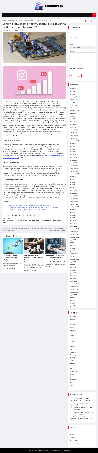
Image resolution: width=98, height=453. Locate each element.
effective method (34, 220)
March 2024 (73, 157)
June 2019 (72, 300)
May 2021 (72, 248)
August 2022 (73, 209)
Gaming (72, 341)
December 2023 (74, 165)
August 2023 (73, 176)
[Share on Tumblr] (30, 215)
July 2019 (72, 298)
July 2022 (72, 212)
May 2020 (73, 270)
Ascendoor (54, 450)
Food (71, 338)
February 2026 (74, 97)
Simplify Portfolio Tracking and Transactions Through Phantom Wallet (30, 209)
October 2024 (74, 138)
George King (17, 30)
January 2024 (73, 163)
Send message (75, 76)
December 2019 (74, 284)
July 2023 (72, 179)
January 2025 (73, 132)
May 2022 (73, 218)
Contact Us (73, 431)
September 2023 (74, 174)
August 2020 (73, 262)
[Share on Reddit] (26, 215)
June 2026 (73, 94)
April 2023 (73, 187)
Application (73, 316)
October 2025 (74, 108)
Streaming (73, 380)
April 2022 (73, 220)
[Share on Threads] (34, 215)
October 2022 (74, 204)
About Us (72, 434)
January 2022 (73, 226)
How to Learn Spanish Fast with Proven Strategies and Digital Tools (29, 206)
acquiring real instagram (14, 220)
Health (72, 344)
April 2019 (72, 306)
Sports (72, 377)
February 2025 (74, 130)
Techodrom (41, 450)
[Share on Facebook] (8, 215)
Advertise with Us (75, 444)
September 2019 (74, 292)
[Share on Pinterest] (23, 215)
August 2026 (73, 88)
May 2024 (73, 152)
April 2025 (73, 124)
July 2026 (72, 91)
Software (72, 374)
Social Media (73, 371)
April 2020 (73, 273)
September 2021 (74, 237)
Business (25, 220)
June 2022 (73, 215)
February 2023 (74, 193)
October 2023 (74, 171)
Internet (72, 347)
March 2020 (73, 276)
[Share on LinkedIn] (15, 215)
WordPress (67, 450)
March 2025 (73, 127)
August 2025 (73, 113)
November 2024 (74, 135)
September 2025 (74, 110)
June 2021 (72, 245)
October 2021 (74, 234)
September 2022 (75, 207)
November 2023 (74, 168)
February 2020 (74, 278)
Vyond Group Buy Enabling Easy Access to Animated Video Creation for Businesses (33, 207)
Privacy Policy (74, 441)
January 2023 (73, 196)
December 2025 (74, 102)
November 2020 (74, 254)
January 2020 (74, 281)
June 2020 (73, 267)
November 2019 (74, 287)
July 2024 (72, 146)
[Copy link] (38, 215)
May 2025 (72, 121)
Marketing (73, 355)
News (71, 360)
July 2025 (72, 116)
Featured (72, 333)
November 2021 (74, 231)
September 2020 (75, 259)
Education (72, 325)
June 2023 (72, 182)
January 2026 (73, 99)
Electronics (73, 330)
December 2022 (74, 198)
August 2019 (73, 295)
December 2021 (74, 229)
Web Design (73, 388)
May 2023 (72, 185)
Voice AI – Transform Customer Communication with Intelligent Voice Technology (81, 418)
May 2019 (72, 303)
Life (71, 349)
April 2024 (73, 154)
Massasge (72, 358)
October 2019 (74, 289)
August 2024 (73, 143)
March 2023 (73, 190)
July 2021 (72, 242)
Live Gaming (73, 352)
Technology (73, 382)
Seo (71, 369)
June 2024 (73, 149)
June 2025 (72, 119)
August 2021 (73, 240)
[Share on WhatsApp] (19, 215)
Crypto (72, 322)
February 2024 (74, 160)
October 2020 (74, 256)
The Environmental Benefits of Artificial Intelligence (10, 258)
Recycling (72, 366)
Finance (72, 336)
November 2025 (74, 105)
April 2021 (72, 251)
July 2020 (72, 265)
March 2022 (73, 223)
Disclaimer (73, 437)
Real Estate (73, 363)
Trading (72, 385)
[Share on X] (12, 215)
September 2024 (75, 141)
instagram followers (46, 220)
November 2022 (74, 201)
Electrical (72, 327)
